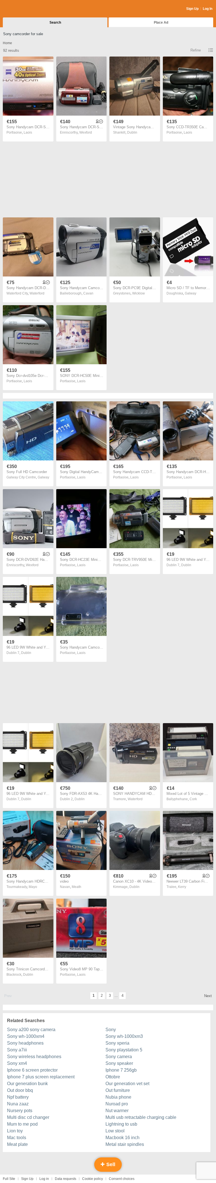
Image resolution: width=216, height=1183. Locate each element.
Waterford (37, 293)
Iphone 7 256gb (121, 1070)
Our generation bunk (27, 1083)
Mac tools (16, 1137)
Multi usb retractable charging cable (140, 1117)
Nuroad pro (116, 1103)
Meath (76, 887)
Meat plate (17, 1144)
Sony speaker (119, 1063)
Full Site (9, 1179)
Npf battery (18, 1097)
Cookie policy (92, 1179)
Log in (44, 1179)
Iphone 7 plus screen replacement (41, 1076)
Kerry (182, 887)
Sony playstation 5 (123, 1049)
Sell (110, 1164)
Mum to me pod (22, 1124)
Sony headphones (25, 1043)
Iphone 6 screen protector (32, 1070)
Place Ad (161, 22)
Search (55, 22)
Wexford (85, 132)
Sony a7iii (17, 1049)
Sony (110, 1029)
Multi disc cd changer (28, 1117)
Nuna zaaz (18, 1103)
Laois (28, 132)
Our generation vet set (127, 1083)
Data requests (65, 1179)
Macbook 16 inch (122, 1137)
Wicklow (138, 293)
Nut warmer (117, 1110)
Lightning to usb (121, 1124)
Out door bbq (20, 1090)
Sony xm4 (17, 1063)
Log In (207, 9)
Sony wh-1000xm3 (124, 1036)
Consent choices (121, 1179)
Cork (193, 799)
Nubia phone (118, 1097)
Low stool (115, 1130)
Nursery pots (19, 1110)
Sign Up (192, 9)
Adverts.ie (25, 9)
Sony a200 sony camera (31, 1029)
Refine (195, 50)
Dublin (132, 132)
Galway (190, 293)
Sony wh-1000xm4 (25, 1036)
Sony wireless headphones (34, 1056)
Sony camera (118, 1056)
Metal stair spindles (124, 1144)
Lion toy (15, 1130)
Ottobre (112, 1076)
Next (208, 996)
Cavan (88, 293)
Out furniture (117, 1090)
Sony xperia (117, 1043)
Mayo (33, 887)
